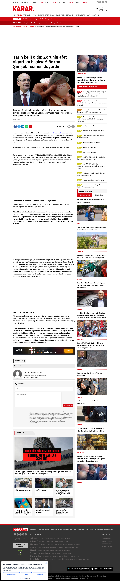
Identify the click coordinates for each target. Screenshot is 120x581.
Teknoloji (34, 553)
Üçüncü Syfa (49, 538)
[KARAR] (23, 9)
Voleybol (53, 547)
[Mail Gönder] (30, 126)
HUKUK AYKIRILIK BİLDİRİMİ (105, 529)
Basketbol (45, 547)
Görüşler (69, 15)
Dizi (51, 556)
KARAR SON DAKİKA (20, 545)
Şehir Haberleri (106, 546)
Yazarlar (26, 15)
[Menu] (98, 15)
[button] (58, 126)
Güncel (19, 15)
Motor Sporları (69, 547)
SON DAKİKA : (17, 23)
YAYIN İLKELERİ (54, 529)
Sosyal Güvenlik (68, 544)
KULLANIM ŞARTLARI (66, 529)
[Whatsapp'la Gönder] (26, 126)
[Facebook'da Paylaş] (15, 126)
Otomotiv (54, 544)
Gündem (46, 556)
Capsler (50, 559)
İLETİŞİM (41, 529)
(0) (33, 377)
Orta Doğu (42, 541)
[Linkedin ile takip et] (23, 534)
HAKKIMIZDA (34, 529)
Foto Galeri (35, 559)
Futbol (39, 547)
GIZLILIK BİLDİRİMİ (79, 529)
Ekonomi (41, 15)
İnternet (48, 553)
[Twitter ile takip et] (106, 2)
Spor (47, 15)
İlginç (66, 556)
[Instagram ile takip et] (26, 534)
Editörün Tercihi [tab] (99, 195)
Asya (61, 541)
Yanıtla (27, 377)
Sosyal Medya (56, 553)
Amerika (50, 541)
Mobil (43, 553)
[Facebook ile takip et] (103, 2)
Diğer (76, 547)
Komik (61, 556)
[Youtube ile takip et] (98, 2)
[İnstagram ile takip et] (100, 2)
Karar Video (60, 15)
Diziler (40, 550)
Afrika (66, 541)
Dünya (34, 15)
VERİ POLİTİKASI (91, 529)
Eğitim (31, 19)
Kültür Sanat (91, 15)
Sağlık (52, 550)
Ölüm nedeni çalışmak (31, 23)
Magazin (46, 550)
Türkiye (47, 19)
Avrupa (56, 541)
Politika (25, 19)
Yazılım (64, 553)
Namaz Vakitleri (106, 541)
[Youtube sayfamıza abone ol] (20, 534)
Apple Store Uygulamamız (103, 569)
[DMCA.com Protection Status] (20, 552)
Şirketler (77, 544)
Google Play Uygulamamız (80, 569)
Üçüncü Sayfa (39, 19)
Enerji (60, 544)
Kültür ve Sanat (70, 559)
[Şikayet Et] (72, 377)
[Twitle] (19, 126)
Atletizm (60, 547)
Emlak (48, 544)
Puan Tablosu (106, 544)
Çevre (53, 19)
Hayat (52, 15)
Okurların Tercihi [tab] (85, 195)
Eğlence (67, 550)
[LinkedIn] (22, 126)
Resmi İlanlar (80, 15)
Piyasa (42, 544)
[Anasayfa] (14, 15)
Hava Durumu (106, 539)
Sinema (55, 556)
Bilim (69, 553)
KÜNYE (47, 529)
